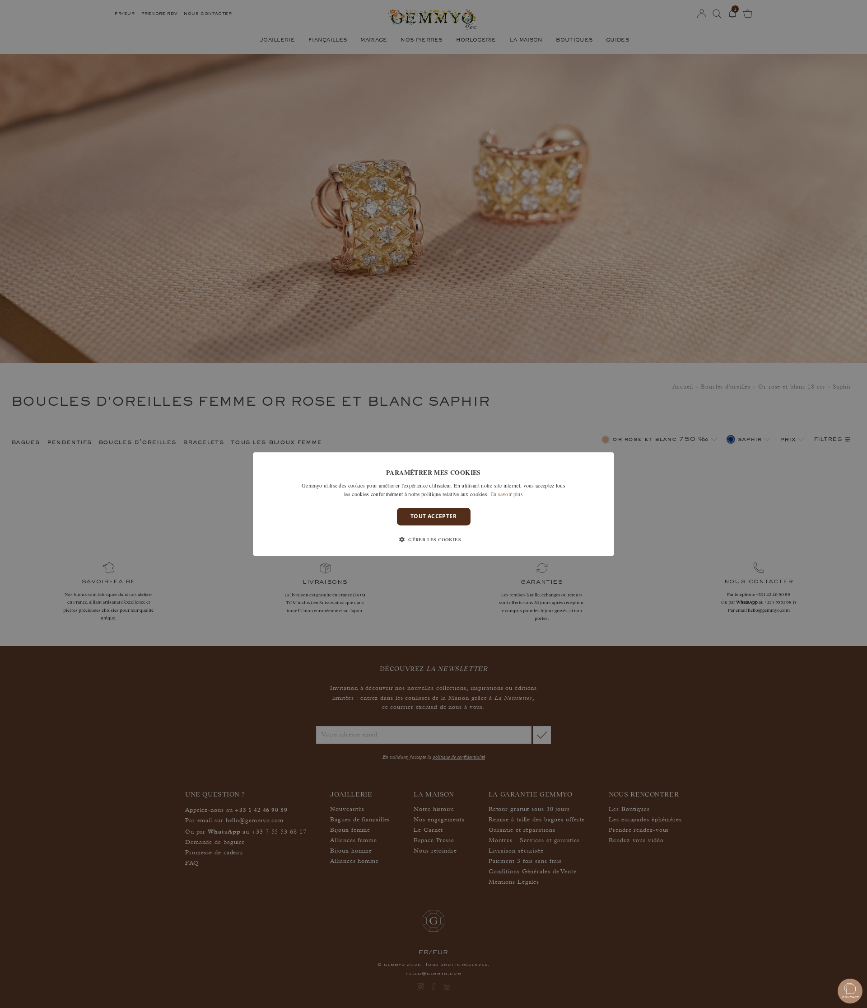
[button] (433, 539)
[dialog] (433, 504)
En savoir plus (506, 493)
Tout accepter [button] (433, 516)
